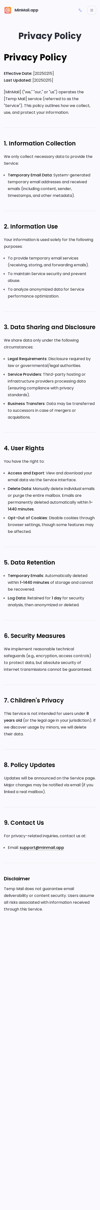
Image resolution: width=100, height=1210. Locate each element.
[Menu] (91, 10)
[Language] (80, 10)
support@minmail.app (42, 847)
